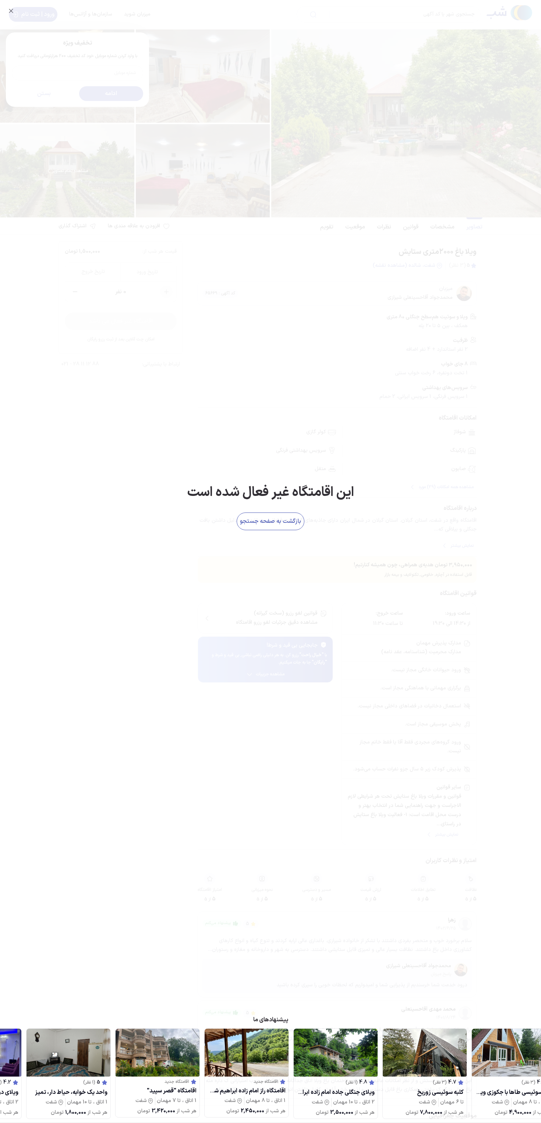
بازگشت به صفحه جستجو (270, 521)
